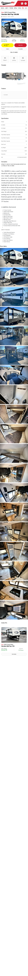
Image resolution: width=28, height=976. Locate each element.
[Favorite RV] (24, 21)
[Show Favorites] (26, 8)
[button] (2, 635)
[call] (22, 3)
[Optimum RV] (8, 3)
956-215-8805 (14, 52)
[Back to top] (2, 973)
